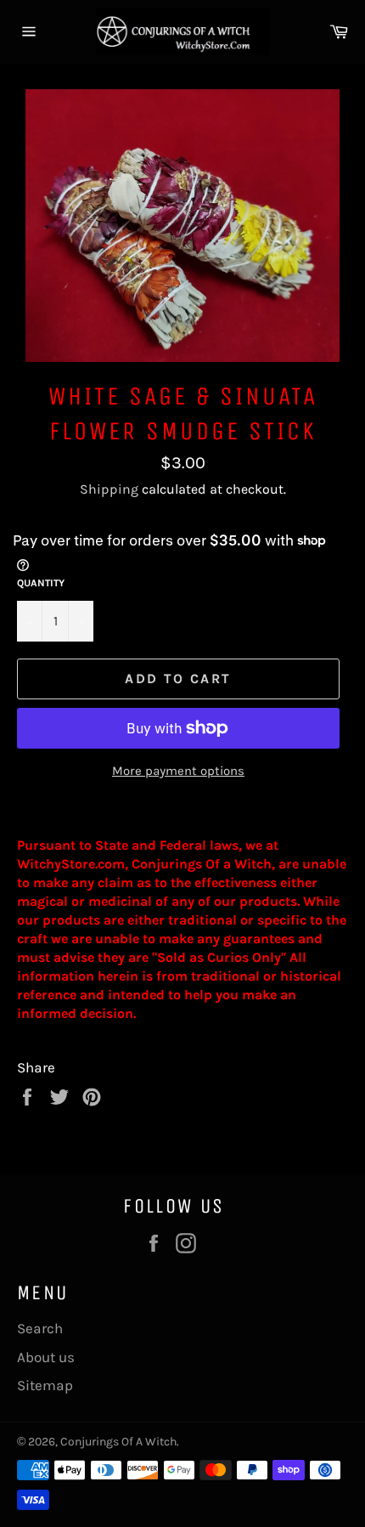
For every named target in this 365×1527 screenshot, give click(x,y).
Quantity (41, 583)
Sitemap (45, 1385)
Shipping (109, 489)
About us (46, 1357)
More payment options (178, 770)
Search (40, 1328)
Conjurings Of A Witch (118, 1441)
